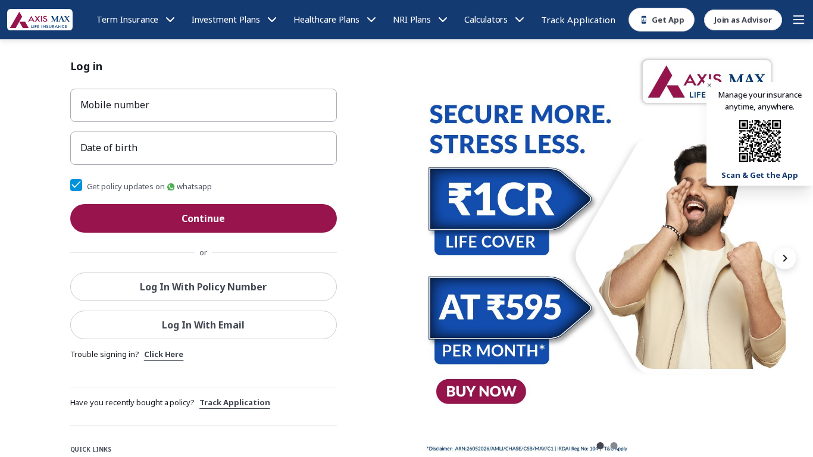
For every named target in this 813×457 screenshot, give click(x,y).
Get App (668, 19)
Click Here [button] (164, 354)
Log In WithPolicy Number (203, 286)
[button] (709, 85)
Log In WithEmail (203, 324)
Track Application (578, 20)
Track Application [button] (234, 402)
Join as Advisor (743, 19)
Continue (203, 218)
